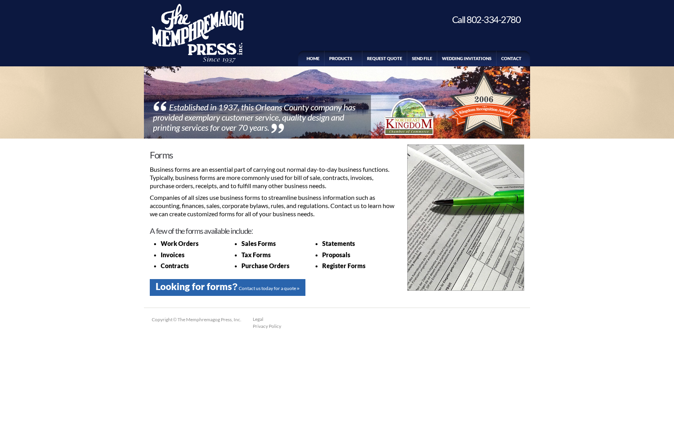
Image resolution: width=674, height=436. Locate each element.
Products (338, 59)
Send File (422, 58)
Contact (511, 58)
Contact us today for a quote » (228, 286)
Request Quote (384, 58)
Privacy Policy (267, 326)
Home (313, 58)
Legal (258, 319)
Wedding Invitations (466, 58)
